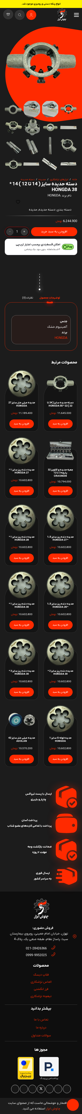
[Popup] (20, 15)
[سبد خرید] (8, 15)
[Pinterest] (50, 1089)
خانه (74, 179)
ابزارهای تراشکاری (59, 179)
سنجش (8, 201)
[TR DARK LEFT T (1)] (62, 15)
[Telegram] (15, 1089)
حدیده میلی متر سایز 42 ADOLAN (21, 739)
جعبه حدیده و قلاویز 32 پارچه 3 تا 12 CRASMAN (60, 473)
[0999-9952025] (51, 955)
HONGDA (54, 196)
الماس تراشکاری (41, 982)
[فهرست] (76, 15)
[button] (11, 33)
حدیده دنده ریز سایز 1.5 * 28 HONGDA (60, 605)
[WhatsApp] (58, 1089)
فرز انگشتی (41, 989)
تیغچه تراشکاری (41, 996)
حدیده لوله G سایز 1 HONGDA (60, 739)
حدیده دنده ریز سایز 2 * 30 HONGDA (60, 672)
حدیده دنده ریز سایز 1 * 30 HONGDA (21, 605)
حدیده (42, 179)
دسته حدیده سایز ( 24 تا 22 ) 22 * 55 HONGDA (60, 404)
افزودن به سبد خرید (54, 232)
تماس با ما (41, 1020)
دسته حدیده (27, 179)
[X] (41, 1089)
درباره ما (41, 1028)
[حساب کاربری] (31, 15)
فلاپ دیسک (41, 975)
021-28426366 (36, 949)
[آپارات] (24, 1089)
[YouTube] (32, 1089)
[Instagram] (67, 1089)
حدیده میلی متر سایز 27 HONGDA (21, 404)
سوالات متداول (41, 1036)
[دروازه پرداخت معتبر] (26, 1079)
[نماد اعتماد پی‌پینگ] (49, 1079)
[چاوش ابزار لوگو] (41, 909)
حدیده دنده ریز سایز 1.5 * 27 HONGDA (60, 538)
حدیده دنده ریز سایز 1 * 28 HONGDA (21, 538)
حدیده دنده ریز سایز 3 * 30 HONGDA (21, 672)
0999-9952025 (36, 955)
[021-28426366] (51, 948)
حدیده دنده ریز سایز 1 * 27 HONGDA (21, 471)
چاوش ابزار (53, 1109)
